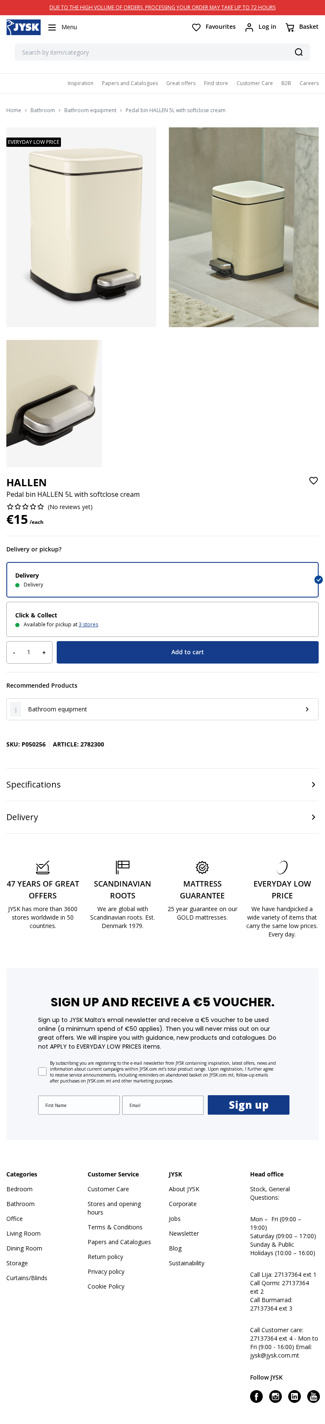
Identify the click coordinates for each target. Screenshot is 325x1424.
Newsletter (184, 1233)
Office (14, 1219)
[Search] (298, 52)
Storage (17, 1263)
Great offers (181, 83)
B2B (286, 83)
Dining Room (24, 1248)
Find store (216, 83)
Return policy (105, 1257)
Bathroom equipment (90, 110)
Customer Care (255, 83)
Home (13, 110)
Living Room (23, 1233)
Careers (309, 83)
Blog (175, 1248)
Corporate (183, 1204)
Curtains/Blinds (26, 1278)
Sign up (249, 1105)
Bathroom (42, 110)
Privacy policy (106, 1271)
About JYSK (184, 1189)
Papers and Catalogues (130, 83)
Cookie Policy (106, 1286)
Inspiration (81, 83)
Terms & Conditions (115, 1227)
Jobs (175, 1219)
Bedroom (19, 1189)
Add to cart (187, 652)
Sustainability (186, 1263)
